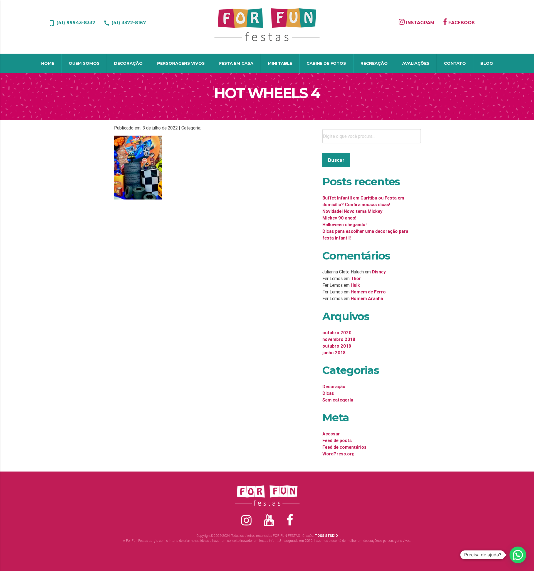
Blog (486, 63)
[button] (518, 555)
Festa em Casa (236, 63)
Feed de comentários (344, 447)
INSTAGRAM (419, 22)
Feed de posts (337, 440)
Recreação (374, 63)
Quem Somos (84, 63)
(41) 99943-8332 (71, 22)
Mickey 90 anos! (339, 218)
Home (47, 63)
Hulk (355, 285)
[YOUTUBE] (269, 520)
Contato (455, 63)
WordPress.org (338, 454)
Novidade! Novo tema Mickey (352, 211)
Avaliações (415, 63)
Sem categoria (337, 400)
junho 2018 (333, 352)
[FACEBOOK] (353, 40)
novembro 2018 (338, 339)
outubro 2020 (337, 332)
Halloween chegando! (344, 224)
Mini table (280, 63)
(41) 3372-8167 (124, 22)
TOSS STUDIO (326, 535)
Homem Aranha (367, 298)
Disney (379, 272)
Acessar (331, 434)
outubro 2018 (336, 346)
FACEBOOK (461, 22)
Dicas (328, 393)
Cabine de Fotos (326, 63)
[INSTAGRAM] (349, 40)
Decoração (128, 63)
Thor (356, 278)
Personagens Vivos (181, 63)
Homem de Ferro (368, 292)
